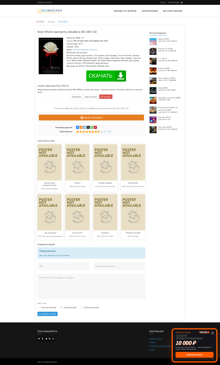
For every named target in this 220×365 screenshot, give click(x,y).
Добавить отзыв (48, 314)
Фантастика (111, 186)
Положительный (48, 307)
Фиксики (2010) (164, 117)
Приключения (138, 186)
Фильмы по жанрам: (125, 11)
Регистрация (173, 2)
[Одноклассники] (81, 127)
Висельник (133, 183)
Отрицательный (91, 307)
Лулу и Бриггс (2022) (166, 78)
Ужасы (83, 236)
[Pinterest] (95, 127)
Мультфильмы (150, 11)
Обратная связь (155, 339)
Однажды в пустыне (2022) (169, 97)
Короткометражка (56, 236)
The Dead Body (50, 233)
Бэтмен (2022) (164, 68)
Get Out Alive (77, 233)
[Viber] (49, 339)
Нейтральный (70, 307)
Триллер (76, 49)
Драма (55, 189)
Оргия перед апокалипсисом (49, 184)
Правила (152, 342)
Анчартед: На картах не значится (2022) (168, 108)
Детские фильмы (173, 11)
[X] (88, 127)
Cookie (152, 350)
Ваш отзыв (41, 303)
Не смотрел (106, 96)
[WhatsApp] (91, 127)
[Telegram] (84, 127)
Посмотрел (76, 96)
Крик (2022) (163, 87)
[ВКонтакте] (77, 127)
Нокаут (77, 183)
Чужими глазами (133, 233)
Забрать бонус (194, 355)
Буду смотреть (91, 96)
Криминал (85, 49)
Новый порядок (105, 183)
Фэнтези (93, 49)
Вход (163, 2)
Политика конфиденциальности (162, 346)
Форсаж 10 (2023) (165, 48)
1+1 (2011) (162, 58)
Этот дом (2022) (165, 127)
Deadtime (105, 233)
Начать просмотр (92, 117)
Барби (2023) (163, 39)
